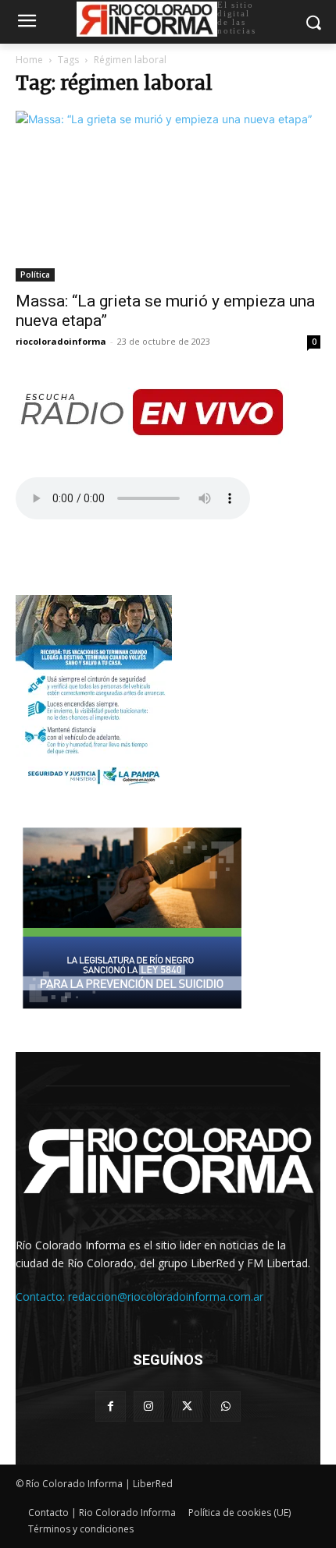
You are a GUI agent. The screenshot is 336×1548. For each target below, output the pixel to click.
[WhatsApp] (225, 1406)
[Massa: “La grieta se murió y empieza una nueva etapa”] (168, 196)
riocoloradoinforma (61, 341)
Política (35, 274)
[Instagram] (149, 1406)
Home (29, 59)
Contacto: (42, 1296)
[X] (187, 1406)
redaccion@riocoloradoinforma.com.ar (165, 1296)
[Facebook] (110, 1406)
